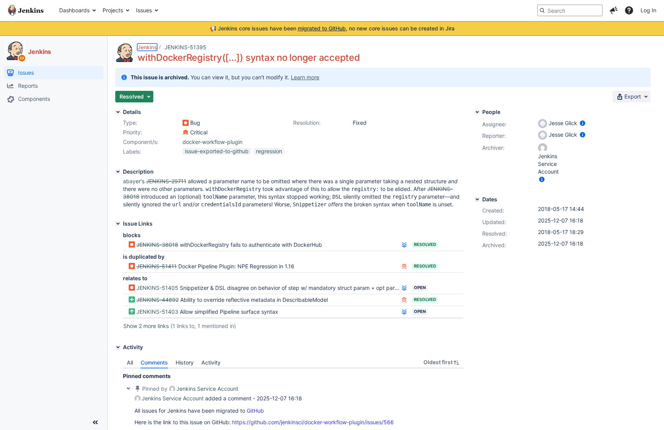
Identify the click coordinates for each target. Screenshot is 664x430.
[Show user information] (582, 123)
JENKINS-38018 (157, 244)
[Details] (118, 112)
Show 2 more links (146, 326)
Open (420, 287)
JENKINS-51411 (156, 266)
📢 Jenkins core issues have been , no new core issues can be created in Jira (332, 28)
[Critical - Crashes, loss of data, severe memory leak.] (186, 132)
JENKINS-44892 (157, 299)
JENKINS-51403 (157, 311)
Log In (648, 10)
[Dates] (477, 199)
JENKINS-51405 (157, 287)
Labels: (132, 151)
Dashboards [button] (74, 10)
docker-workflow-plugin (212, 142)
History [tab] (185, 362)
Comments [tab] (154, 362)
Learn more (305, 77)
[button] (614, 10)
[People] (477, 112)
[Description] (118, 171)
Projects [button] (113, 10)
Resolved (425, 244)
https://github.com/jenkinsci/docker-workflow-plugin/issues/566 (313, 422)
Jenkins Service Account (207, 388)
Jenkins (147, 47)
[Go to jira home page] (26, 10)
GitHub (255, 410)
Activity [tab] (211, 362)
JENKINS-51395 (185, 47)
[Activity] (118, 347)
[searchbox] (570, 10)
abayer (132, 181)
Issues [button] (144, 10)
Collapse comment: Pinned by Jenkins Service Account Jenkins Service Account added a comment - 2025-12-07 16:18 (128, 388)
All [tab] (130, 362)
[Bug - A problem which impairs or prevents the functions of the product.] (186, 123)
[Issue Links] (118, 223)
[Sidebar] (95, 422)
